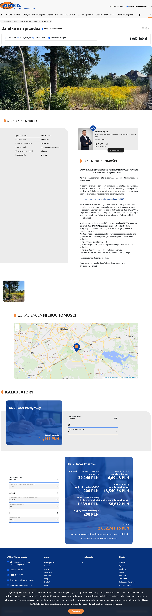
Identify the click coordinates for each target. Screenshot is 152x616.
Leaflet (105, 377)
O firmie (17, 15)
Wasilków (122, 569)
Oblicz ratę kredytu (58, 38)
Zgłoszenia (48, 572)
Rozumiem (76, 611)
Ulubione (47, 575)
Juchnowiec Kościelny (127, 582)
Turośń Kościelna (125, 585)
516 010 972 (102, 146)
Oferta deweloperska (125, 15)
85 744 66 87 (103, 144)
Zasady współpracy (85, 15)
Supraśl (121, 572)
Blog (106, 15)
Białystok (122, 563)
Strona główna (6, 15)
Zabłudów (122, 575)
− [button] (17, 329)
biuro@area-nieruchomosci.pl (21, 580)
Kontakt (99, 15)
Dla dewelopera (38, 15)
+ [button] (17, 326)
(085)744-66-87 (16, 570)
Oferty (25, 15)
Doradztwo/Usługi (67, 15)
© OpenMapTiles (113, 377)
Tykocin (122, 566)
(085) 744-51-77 (16, 575)
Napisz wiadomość (116, 150)
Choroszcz (123, 579)
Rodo (112, 15)
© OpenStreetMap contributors (128, 377)
